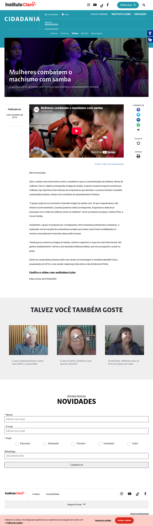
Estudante (53, 443)
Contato (36, 494)
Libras (66, 15)
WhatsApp (9, 451)
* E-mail (8, 426)
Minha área (126, 5)
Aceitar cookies (124, 520)
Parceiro (81, 443)
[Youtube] (95, 5)
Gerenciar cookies (103, 520)
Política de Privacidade (139, 514)
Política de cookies (15, 523)
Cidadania (22, 20)
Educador (25, 443)
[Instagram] (88, 5)
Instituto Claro (121, 14)
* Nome (8, 414)
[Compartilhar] (138, 109)
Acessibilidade (52, 15)
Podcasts (65, 33)
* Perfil (8, 438)
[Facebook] (107, 5)
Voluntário (108, 443)
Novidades (51, 24)
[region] (76, 520)
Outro (135, 443)
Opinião (84, 33)
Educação (140, 14)
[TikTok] (101, 5)
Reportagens (97, 33)
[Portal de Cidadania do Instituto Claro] (14, 494)
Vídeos (75, 33)
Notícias (54, 33)
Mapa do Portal (75, 505)
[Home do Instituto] (20, 5)
